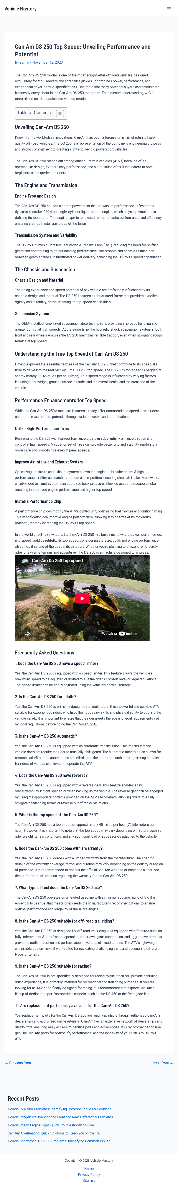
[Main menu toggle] (169, 9)
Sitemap (89, 1180)
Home (89, 1169)
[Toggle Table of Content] (58, 113)
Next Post (163, 1063)
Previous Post (18, 1063)
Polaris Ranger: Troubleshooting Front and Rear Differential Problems (60, 1117)
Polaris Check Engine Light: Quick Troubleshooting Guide (51, 1125)
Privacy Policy (89, 1175)
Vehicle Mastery (20, 8)
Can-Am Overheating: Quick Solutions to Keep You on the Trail (54, 1133)
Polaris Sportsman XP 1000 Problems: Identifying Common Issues (59, 1141)
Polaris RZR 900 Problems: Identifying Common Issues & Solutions (59, 1109)
